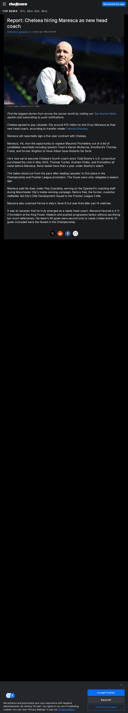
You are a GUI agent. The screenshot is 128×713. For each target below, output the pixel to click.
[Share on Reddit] (60, 233)
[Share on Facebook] (67, 233)
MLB (45, 11)
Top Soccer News (105, 113)
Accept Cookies (106, 692)
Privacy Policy (66, 709)
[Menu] (4, 4)
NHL (37, 11)
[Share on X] (52, 233)
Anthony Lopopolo (17, 31)
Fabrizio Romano (77, 128)
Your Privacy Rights (106, 707)
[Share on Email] (75, 233)
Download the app (114, 4)
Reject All (106, 699)
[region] (64, 697)
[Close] (121, 685)
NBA (30, 11)
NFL (23, 11)
